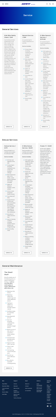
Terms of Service (17, 398)
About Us (27, 383)
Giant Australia (28, 388)
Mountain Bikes (5, 386)
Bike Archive (16, 388)
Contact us (9, 126)
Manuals (16, 386)
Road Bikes (4, 383)
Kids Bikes (4, 394)
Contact (27, 386)
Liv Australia (28, 390)
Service (15, 383)
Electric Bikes (5, 392)
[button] (52, 3)
